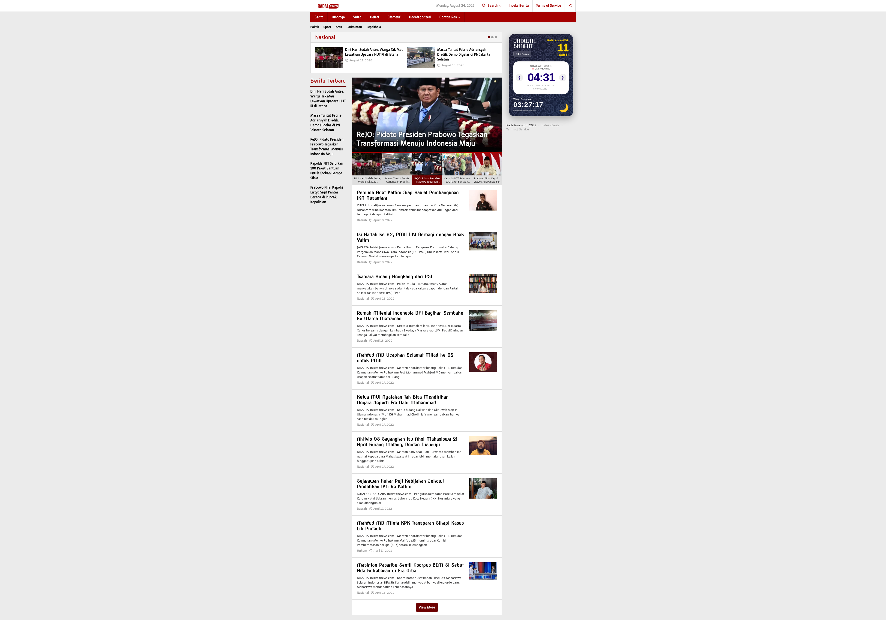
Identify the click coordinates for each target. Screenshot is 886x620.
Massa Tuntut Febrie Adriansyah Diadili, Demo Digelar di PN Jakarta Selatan (463, 54)
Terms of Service (517, 129)
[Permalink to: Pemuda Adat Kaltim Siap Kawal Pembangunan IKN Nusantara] (483, 200)
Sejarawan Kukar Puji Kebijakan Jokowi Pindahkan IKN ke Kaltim (400, 483)
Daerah (362, 220)
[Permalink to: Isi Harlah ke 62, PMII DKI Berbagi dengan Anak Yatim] (483, 241)
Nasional (325, 37)
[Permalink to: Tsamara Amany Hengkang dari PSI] (483, 283)
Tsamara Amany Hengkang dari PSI (394, 276)
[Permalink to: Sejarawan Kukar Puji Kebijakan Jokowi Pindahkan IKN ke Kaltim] (483, 488)
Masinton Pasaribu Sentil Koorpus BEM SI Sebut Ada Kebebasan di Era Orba (410, 567)
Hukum (362, 550)
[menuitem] (367, 169)
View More (427, 607)
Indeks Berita (551, 125)
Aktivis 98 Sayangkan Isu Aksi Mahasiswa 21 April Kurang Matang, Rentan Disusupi (407, 441)
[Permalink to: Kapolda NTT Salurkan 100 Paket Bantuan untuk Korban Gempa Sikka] (427, 115)
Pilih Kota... (522, 54)
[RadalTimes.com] (328, 6)
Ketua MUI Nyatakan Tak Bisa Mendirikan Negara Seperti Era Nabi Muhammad (403, 399)
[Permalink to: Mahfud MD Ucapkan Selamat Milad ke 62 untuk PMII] (483, 362)
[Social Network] (570, 6)
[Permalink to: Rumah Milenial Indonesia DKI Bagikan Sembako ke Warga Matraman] (483, 320)
